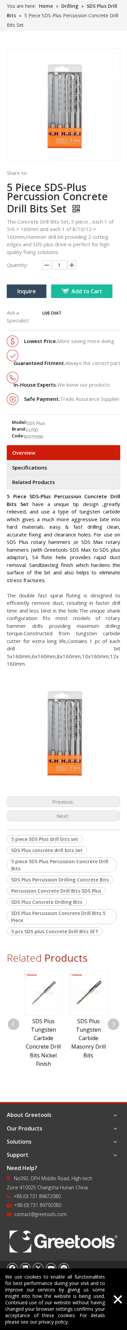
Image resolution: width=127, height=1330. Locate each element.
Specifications (29, 467)
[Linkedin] (25, 1268)
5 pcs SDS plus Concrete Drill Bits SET (55, 931)
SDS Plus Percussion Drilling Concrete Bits (60, 879)
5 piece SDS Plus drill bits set (44, 839)
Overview (23, 452)
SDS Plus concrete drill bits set (47, 850)
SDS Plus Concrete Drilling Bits (46, 902)
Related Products (33, 482)
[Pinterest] (64, 1268)
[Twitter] (38, 1268)
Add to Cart (86, 291)
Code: (18, 436)
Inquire (26, 291)
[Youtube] (51, 1268)
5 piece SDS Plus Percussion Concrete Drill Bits (59, 865)
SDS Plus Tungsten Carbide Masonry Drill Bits (86, 1038)
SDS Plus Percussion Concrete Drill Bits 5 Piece (58, 916)
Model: (19, 422)
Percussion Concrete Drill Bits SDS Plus (56, 891)
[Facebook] (12, 1268)
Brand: (19, 429)
